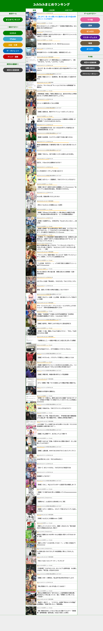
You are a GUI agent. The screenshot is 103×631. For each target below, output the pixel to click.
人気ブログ (69, 10)
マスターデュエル (90, 37)
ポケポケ (90, 49)
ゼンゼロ (90, 31)
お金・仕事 (12, 45)
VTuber (13, 39)
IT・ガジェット (13, 50)
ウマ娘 (90, 19)
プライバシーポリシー (90, 74)
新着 (34, 10)
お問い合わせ (90, 68)
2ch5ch (13, 33)
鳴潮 (90, 43)
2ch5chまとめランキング (51, 4)
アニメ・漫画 (13, 56)
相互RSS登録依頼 (13, 70)
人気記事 (51, 10)
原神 (90, 25)
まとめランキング (13, 19)
